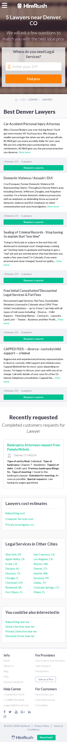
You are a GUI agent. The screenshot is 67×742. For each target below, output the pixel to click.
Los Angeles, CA (43, 559)
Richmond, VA (13, 587)
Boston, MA (41, 563)
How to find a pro (44, 694)
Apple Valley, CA (14, 559)
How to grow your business (50, 660)
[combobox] (33, 66)
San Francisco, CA (44, 554)
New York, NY (13, 554)
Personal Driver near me (19, 636)
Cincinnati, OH (14, 582)
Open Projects (43, 665)
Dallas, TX (40, 582)
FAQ (6, 676)
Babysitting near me (17, 621)
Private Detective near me (21, 631)
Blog (6, 671)
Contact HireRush (13, 681)
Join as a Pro (45, 679)
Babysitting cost (15, 513)
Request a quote (33, 167)
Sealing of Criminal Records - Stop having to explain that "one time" (33, 234)
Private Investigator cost (20, 524)
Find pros (33, 79)
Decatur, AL (12, 568)
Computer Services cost (19, 518)
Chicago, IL (12, 578)
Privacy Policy (41, 725)
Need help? (46, 737)
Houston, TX (12, 573)
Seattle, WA (41, 573)
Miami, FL (39, 592)
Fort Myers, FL (14, 592)
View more (24, 152)
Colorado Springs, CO (46, 587)
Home (7, 660)
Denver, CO (40, 568)
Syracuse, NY (41, 578)
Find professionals (45, 699)
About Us (9, 665)
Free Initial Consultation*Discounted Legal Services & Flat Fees (30, 293)
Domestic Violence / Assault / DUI (28, 178)
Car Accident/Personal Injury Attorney (32, 124)
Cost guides (41, 705)
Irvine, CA (11, 563)
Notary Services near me (19, 626)
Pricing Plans (42, 671)
